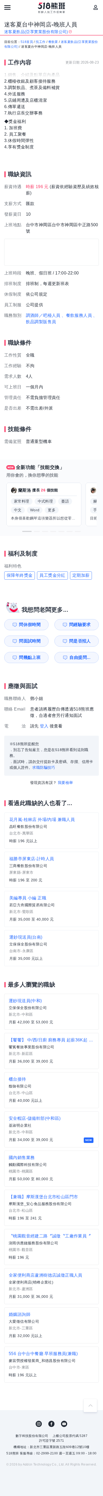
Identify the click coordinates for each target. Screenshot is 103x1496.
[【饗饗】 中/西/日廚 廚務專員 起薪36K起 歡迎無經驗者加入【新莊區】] (51, 1051)
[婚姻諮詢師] (51, 1325)
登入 (44, 726)
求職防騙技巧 (43, 767)
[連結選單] (7, 7)
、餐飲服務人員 (77, 315)
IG (39, 1424)
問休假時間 (30, 624)
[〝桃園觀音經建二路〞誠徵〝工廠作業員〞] (51, 1247)
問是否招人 (80, 641)
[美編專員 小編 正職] (51, 909)
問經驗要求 (80, 624)
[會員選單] (95, 7)
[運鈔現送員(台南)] (51, 948)
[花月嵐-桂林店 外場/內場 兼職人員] (51, 830)
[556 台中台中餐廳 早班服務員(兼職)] (51, 1364)
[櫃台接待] (51, 1090)
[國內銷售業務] (51, 1168)
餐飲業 (53, 42)
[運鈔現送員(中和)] (51, 1011)
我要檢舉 (65, 782)
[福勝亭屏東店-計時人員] (51, 869)
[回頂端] (90, 1405)
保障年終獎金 (19, 575)
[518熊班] (52, 8)
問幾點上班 (30, 657)
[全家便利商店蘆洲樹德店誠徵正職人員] (51, 1286)
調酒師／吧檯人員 (43, 315)
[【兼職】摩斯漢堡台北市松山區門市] (51, 1208)
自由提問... (79, 657)
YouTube (64, 1424)
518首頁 (27, 42)
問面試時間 (30, 641)
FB (51, 1424)
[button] (27, 531)
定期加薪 (81, 575)
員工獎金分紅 (52, 575)
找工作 (40, 42)
